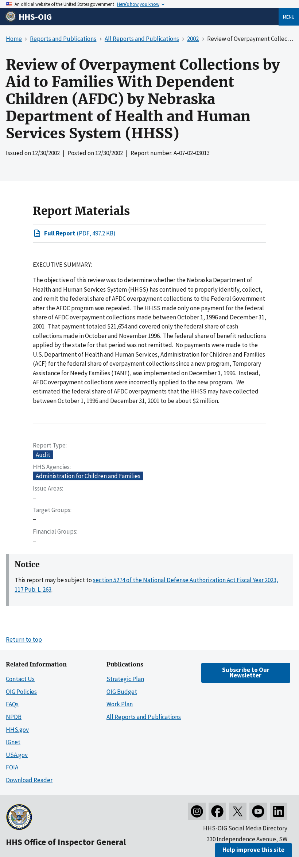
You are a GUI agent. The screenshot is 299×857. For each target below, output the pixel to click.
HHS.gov (17, 730)
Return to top (24, 639)
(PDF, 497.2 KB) (80, 233)
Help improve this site (253, 850)
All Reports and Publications (143, 717)
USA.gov (17, 755)
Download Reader (29, 780)
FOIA (12, 767)
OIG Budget (121, 692)
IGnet (13, 742)
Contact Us (20, 679)
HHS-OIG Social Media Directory (245, 828)
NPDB (14, 717)
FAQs (12, 704)
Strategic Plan (125, 679)
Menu (289, 17)
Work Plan (119, 704)
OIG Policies (21, 692)
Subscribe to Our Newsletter (245, 672)
